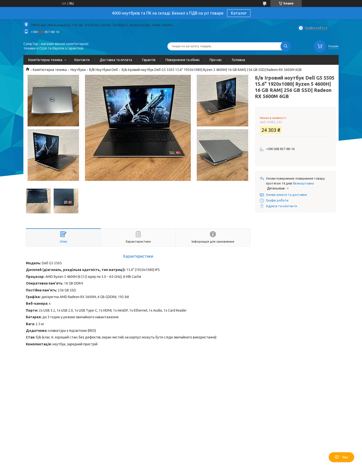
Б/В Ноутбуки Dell (103, 70)
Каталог (239, 13)
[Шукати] (285, 46)
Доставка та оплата (116, 60)
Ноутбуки (78, 70)
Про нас (216, 60)
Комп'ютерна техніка (45, 60)
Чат (345, 457)
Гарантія (148, 60)
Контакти (82, 60)
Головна (238, 60)
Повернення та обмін (182, 60)
